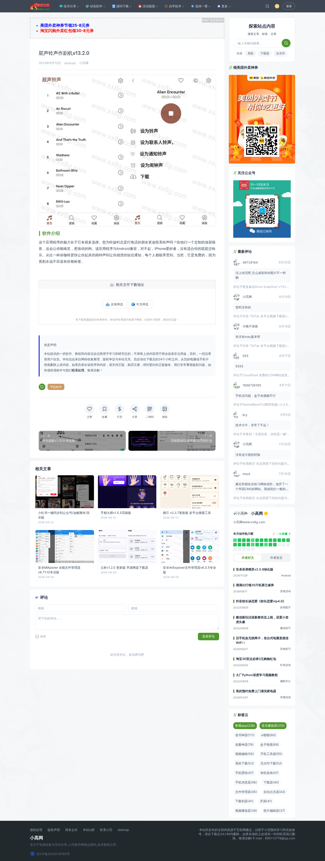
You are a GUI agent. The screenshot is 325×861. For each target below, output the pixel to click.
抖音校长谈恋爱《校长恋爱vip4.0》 (261, 601)
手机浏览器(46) (246, 782)
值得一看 (201, 6)
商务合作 (71, 830)
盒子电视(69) (269, 744)
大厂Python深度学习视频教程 (257, 675)
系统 (250, 53)
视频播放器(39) (246, 810)
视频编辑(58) (244, 754)
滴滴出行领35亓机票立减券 (255, 585)
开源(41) (266, 801)
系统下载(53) (244, 763)
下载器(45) (271, 782)
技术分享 (70, 6)
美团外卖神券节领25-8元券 (65, 25)
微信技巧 (285, 628)
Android (70, 63)
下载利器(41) (244, 801)
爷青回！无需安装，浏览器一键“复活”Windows (275, 434)
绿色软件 (96, 6)
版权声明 (54, 830)
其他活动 (285, 591)
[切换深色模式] (277, 6)
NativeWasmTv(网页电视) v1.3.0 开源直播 (272, 404)
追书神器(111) (244, 735)
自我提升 (285, 607)
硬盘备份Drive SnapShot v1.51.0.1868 (270, 287)
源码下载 (122, 6)
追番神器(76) (244, 744)
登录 (289, 6)
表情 (43, 636)
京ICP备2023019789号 (53, 854)
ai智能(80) (268, 735)
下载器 (264, 53)
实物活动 (285, 697)
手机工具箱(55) (271, 754)
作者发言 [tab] (276, 557)
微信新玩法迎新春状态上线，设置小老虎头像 (262, 619)
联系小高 (106, 830)
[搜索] (267, 6)
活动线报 (149, 6)
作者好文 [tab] (248, 557)
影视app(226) (245, 725)
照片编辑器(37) (274, 810)
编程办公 (285, 681)
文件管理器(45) (246, 792)
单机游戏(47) (269, 773)
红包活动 (285, 665)
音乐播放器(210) (273, 725)
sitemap (123, 830)
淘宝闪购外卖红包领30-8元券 (67, 30)
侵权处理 (36, 830)
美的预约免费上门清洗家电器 (256, 691)
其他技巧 (285, 648)
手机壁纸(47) (244, 773)
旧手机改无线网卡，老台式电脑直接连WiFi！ (262, 640)
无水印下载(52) (271, 763)
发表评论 (208, 636)
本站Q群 (89, 830)
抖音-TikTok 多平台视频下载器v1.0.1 (268, 316)
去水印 (280, 53)
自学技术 (175, 6)
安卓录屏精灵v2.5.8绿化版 (254, 569)
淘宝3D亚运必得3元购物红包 (256, 659)
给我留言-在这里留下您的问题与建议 (268, 463)
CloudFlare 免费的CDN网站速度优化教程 (271, 375)
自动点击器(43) (274, 792)
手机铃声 (56, 387)
